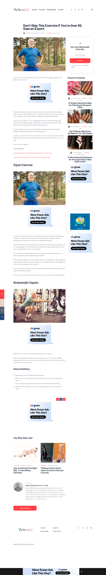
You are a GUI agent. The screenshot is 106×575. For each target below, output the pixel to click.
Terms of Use (57, 531)
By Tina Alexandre (75, 98)
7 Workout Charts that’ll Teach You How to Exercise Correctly (52, 470)
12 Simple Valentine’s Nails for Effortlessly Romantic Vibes (80, 105)
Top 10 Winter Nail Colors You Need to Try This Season (80, 132)
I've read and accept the (80, 66)
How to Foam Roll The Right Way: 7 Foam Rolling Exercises (25, 470)
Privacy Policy (44, 531)
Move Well (49, 33)
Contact (43, 528)
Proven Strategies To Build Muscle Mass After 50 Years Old (32, 153)
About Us (55, 528)
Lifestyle (84, 98)
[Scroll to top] (103, 342)
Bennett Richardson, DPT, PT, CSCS (37, 485)
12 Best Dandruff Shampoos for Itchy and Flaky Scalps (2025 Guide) (80, 159)
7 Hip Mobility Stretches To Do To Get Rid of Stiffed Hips (31, 157)
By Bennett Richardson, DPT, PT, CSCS (35, 33)
